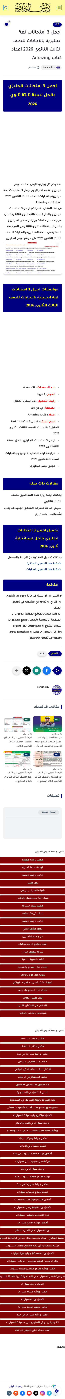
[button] (46, 670)
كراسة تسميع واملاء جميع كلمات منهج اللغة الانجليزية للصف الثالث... (48, 742)
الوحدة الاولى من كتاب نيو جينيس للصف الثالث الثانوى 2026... (18, 742)
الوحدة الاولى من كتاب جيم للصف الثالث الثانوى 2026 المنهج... (18, 777)
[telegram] (49, 1393)
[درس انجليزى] (32, 8)
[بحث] (5, 7)
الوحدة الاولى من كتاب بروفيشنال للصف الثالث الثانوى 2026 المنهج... (48, 777)
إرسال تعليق (49, 812)
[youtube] (29, 1393)
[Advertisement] (32, 149)
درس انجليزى (16, 1386)
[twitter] (35, 1393)
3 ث (57, 24)
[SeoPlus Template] (54, 1386)
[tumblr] (9, 1393)
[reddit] (15, 1393)
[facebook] (22, 1393)
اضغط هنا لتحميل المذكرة (44, 563)
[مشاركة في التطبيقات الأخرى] (16, 670)
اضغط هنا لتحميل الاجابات (44, 569)
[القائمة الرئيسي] (59, 7)
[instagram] (42, 1393)
